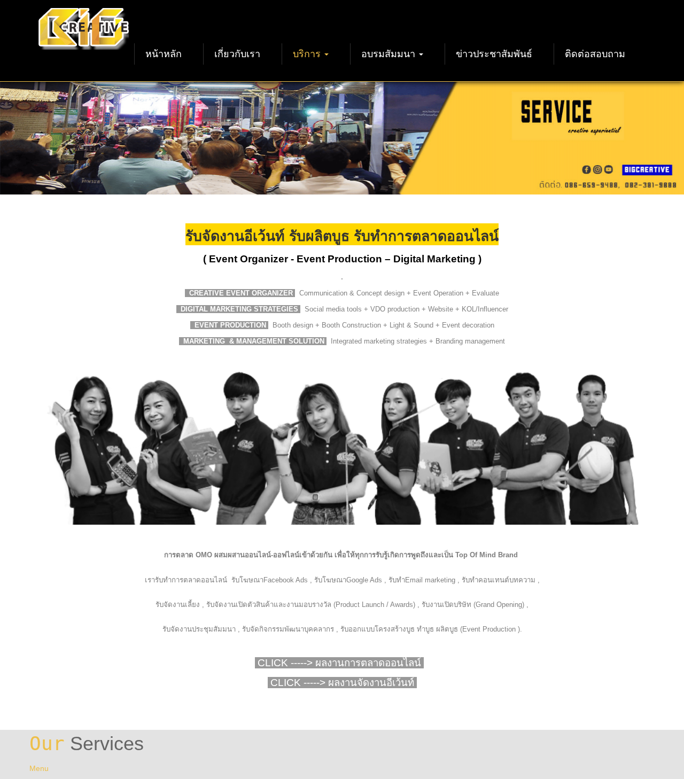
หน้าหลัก (163, 54)
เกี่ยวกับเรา (237, 54)
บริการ (308, 54)
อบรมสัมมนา (389, 54)
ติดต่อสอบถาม (595, 54)
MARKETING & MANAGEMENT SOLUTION (255, 341)
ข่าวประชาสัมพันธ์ (494, 54)
